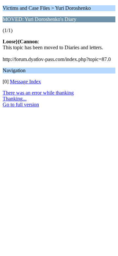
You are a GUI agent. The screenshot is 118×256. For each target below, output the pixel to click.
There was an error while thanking (38, 93)
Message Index (25, 81)
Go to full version (21, 104)
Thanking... (15, 98)
